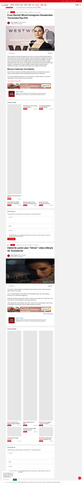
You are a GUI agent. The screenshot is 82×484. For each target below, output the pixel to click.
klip (37, 303)
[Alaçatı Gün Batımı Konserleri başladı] (14, 152)
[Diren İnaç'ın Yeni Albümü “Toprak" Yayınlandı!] (46, 378)
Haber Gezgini (14, 22)
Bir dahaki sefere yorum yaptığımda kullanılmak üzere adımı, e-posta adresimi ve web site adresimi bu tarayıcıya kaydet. (29, 235)
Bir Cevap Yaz (11, 211)
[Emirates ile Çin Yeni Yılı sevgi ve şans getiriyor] (30, 152)
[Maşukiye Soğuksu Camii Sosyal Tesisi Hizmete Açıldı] (30, 203)
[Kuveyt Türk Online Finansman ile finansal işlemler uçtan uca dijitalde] (46, 203)
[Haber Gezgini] (4, 5)
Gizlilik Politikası (6, 479)
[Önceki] (14, 7)
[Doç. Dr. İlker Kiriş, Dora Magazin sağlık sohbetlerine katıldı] (14, 378)
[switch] (77, 5)
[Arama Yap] (80, 5)
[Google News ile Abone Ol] (11, 53)
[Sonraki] (15, 7)
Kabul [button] (15, 479)
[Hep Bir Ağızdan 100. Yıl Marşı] (30, 378)
